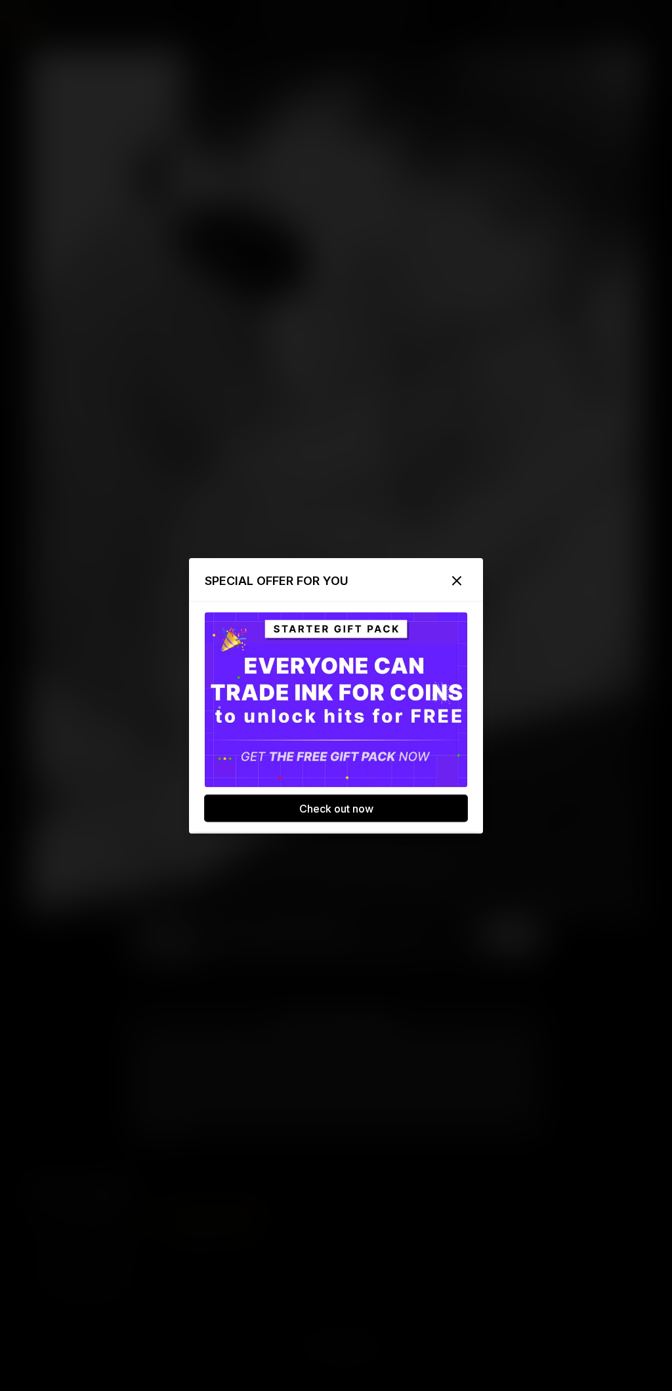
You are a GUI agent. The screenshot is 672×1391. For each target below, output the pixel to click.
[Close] (456, 580)
